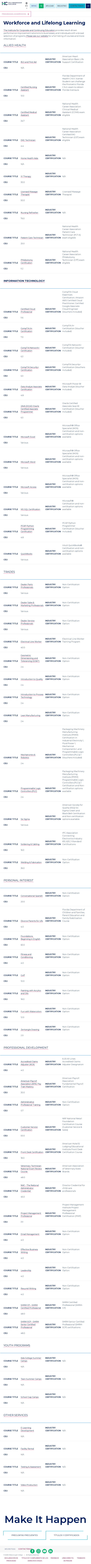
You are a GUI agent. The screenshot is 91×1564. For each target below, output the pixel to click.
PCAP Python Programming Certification (27, 529)
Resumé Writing (28, 1288)
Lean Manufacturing (30, 715)
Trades (9, 571)
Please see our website (37, 36)
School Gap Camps (30, 1397)
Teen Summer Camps (31, 1379)
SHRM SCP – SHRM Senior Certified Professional (30, 1325)
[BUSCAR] (41, 6)
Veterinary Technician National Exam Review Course (31, 1169)
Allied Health (15, 45)
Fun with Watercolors (31, 1011)
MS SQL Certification (30, 509)
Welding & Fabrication (31, 862)
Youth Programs (17, 1345)
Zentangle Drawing (30, 1030)
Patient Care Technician (32, 238)
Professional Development (26, 1047)
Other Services (16, 1415)
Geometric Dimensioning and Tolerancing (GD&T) (30, 658)
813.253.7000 (10, 1549)
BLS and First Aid (28, 62)
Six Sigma (25, 819)
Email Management (30, 1234)
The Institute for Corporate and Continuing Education (29, 30)
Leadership (26, 1270)
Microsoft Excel (28, 437)
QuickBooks (26, 554)
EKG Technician (28, 140)
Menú (88, 6)
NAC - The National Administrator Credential (30, 1188)
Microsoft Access (28, 487)
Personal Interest (18, 880)
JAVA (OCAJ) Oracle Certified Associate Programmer (30, 409)
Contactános (25, 1549)
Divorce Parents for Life (32, 921)
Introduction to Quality (32, 679)
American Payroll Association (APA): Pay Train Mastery (31, 1084)
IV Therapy (26, 176)
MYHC (34, 6)
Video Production (29, 1485)
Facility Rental (27, 1449)
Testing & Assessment (31, 1467)
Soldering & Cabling (30, 844)
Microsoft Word (28, 462)
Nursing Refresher (29, 213)
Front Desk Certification (32, 1152)
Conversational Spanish (32, 896)
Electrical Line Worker (31, 642)
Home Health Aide (29, 158)
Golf (23, 975)
